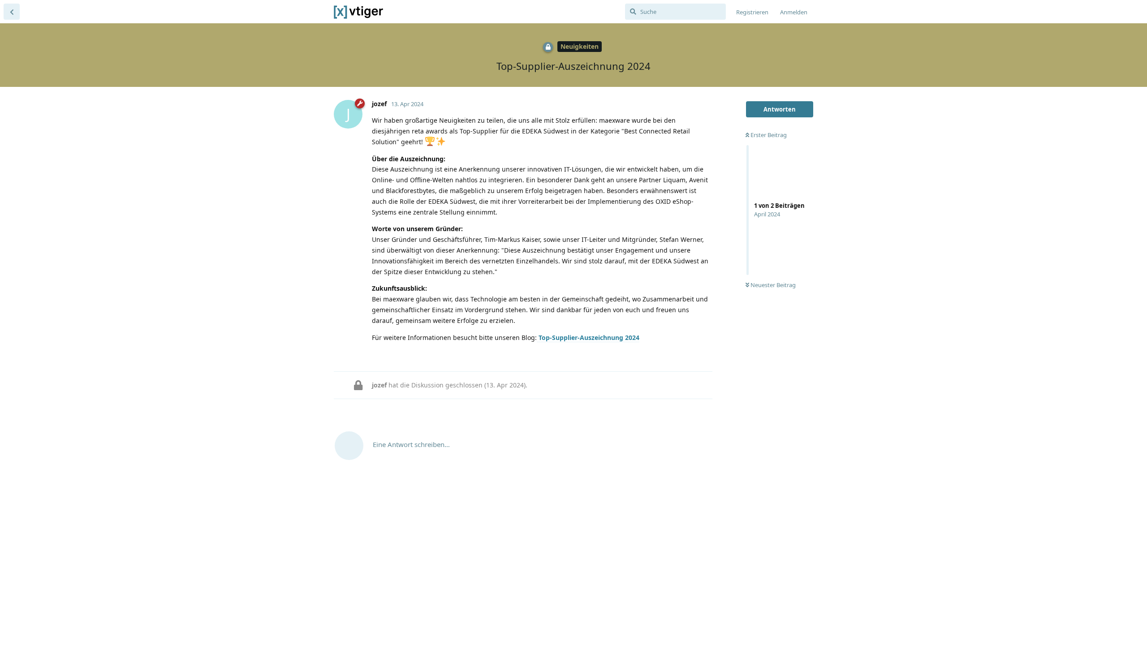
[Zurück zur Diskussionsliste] (12, 12)
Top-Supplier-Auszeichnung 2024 (588, 337)
